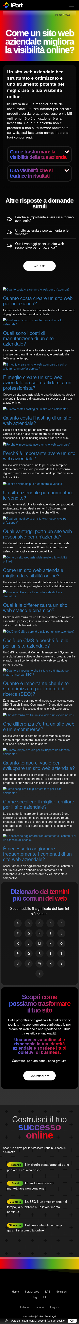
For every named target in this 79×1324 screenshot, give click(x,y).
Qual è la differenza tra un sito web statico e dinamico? (35, 607)
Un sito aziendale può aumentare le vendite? (41, 232)
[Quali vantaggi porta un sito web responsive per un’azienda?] (39, 520)
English (54, 1307)
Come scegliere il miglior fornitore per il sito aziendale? (38, 804)
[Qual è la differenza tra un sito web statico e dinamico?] (39, 594)
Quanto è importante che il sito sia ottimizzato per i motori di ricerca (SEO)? (36, 688)
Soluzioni (61, 1291)
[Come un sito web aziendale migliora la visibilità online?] (39, 559)
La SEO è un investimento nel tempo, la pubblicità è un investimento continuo (37, 1206)
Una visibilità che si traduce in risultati (31, 173)
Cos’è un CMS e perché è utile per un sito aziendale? (35, 642)
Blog (34, 1297)
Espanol (39, 1307)
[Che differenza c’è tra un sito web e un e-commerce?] (38, 715)
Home (15, 1291)
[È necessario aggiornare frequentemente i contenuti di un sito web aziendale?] (39, 837)
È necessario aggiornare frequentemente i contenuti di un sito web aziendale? (37, 854)
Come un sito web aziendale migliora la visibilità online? (33, 572)
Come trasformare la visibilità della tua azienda (38, 154)
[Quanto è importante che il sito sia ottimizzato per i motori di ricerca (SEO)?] (39, 672)
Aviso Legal (50, 1316)
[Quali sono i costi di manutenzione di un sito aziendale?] (39, 322)
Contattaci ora (39, 1075)
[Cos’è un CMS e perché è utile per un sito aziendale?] (39, 631)
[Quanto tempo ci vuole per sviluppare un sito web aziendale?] (39, 751)
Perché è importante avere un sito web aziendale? (44, 218)
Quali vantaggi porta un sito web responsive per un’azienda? (39, 245)
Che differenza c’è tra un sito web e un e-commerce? (38, 726)
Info (45, 1297)
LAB (47, 1291)
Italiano (24, 1307)
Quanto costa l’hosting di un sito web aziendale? (37, 420)
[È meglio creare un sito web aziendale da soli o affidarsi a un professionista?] (39, 366)
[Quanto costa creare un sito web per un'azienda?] (36, 289)
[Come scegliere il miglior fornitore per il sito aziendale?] (39, 790)
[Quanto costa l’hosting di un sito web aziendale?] (35, 408)
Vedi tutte (40, 266)
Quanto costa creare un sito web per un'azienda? (38, 300)
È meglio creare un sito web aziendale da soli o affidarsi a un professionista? (37, 382)
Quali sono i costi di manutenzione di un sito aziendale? (28, 338)
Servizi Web (32, 1291)
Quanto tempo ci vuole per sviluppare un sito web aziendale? (39, 765)
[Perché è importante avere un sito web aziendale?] (37, 444)
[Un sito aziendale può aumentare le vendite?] (33, 483)
